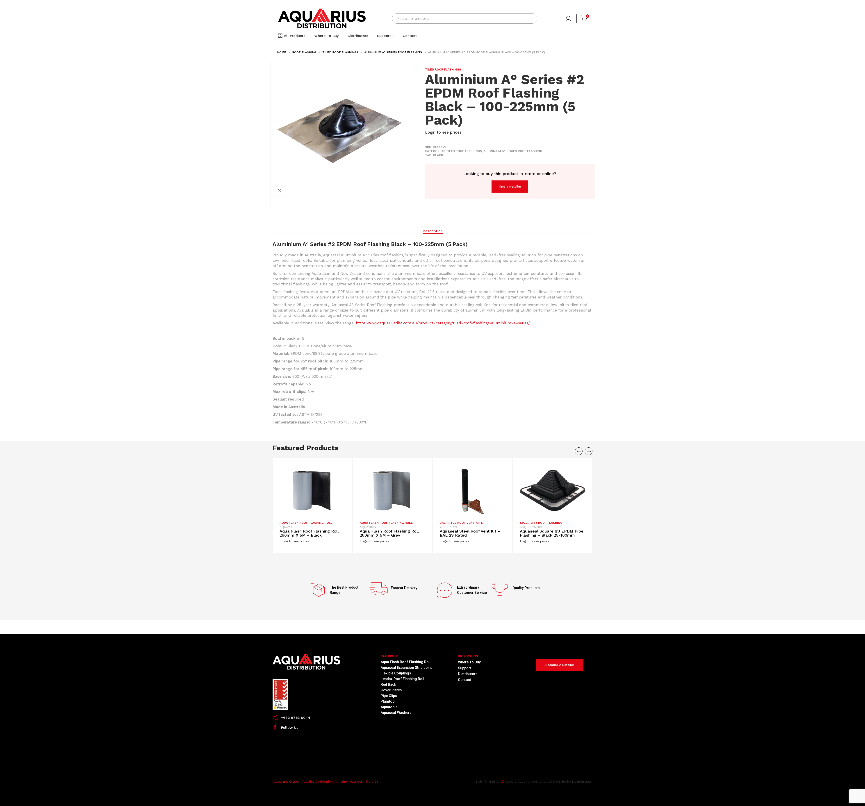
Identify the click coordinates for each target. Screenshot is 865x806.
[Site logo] (322, 18)
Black (438, 155)
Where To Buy (469, 662)
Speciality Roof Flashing (541, 522)
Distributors (468, 674)
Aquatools (389, 707)
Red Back (388, 684)
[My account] (568, 18)
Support (464, 668)
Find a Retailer (510, 186)
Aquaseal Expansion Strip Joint (406, 667)
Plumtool (388, 701)
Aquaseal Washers (396, 712)
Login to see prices (443, 132)
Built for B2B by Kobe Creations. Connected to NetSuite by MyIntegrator (533, 781)
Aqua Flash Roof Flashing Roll (306, 522)
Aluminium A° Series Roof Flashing (393, 52)
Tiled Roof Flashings (340, 52)
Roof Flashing (304, 52)
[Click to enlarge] (279, 190)
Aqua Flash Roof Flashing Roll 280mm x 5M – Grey (389, 533)
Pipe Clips (389, 696)
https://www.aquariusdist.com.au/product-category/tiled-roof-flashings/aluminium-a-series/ (443, 323)
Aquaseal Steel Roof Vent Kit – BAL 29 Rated (470, 533)
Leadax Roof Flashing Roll (402, 679)
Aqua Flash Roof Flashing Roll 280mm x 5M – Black (309, 533)
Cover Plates (391, 690)
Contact (464, 680)
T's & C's (372, 781)
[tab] (433, 231)
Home (282, 52)
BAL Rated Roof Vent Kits (461, 522)
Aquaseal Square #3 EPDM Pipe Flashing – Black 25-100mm (551, 533)
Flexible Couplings (396, 673)
